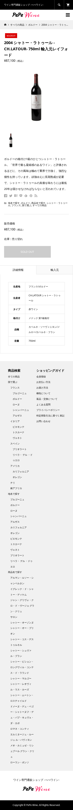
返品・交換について (46, 399)
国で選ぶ (26, 205)
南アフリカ (16, 488)
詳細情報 (18, 270)
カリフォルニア (21, 471)
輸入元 (55, 270)
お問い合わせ (43, 421)
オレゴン (17, 477)
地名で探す (14, 203)
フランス (16, 205)
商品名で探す (38, 203)
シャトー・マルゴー (20, 678)
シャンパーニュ (21, 410)
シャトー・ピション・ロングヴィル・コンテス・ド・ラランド (22, 667)
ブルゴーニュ (20, 393)
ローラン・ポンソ (19, 762)
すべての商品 (40, 205)
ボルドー (25, 203)
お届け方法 (42, 387)
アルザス (17, 415)
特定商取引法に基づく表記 (50, 415)
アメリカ (15, 466)
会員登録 (41, 376)
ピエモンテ (18, 426)
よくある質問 (43, 404)
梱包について (43, 393)
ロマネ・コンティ (19, 728)
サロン (13, 617)
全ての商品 (14, 376)
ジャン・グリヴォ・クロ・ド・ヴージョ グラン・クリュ (22, 605)
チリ (12, 482)
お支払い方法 (43, 382)
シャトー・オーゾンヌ (22, 622)
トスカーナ (18, 432)
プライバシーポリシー (48, 410)
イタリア (15, 421)
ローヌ (16, 404)
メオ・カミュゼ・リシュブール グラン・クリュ (22, 751)
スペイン (15, 443)
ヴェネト (17, 438)
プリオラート (20, 449)
